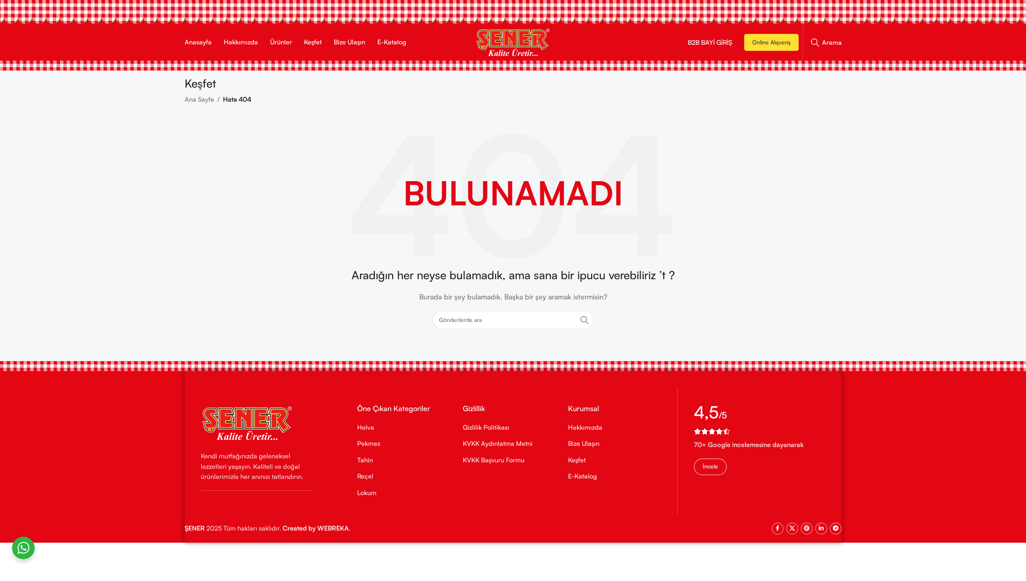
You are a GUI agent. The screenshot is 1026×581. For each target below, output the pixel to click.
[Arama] (584, 320)
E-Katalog (582, 476)
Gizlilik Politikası (486, 427)
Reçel (365, 476)
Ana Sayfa (199, 99)
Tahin (365, 460)
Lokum (367, 493)
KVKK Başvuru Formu (493, 460)
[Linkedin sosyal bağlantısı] (821, 528)
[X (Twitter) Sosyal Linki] (792, 528)
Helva (365, 427)
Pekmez (368, 443)
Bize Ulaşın (583, 443)
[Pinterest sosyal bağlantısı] (807, 528)
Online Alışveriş (771, 42)
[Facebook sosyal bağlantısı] (778, 528)
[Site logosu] (513, 42)
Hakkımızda (585, 427)
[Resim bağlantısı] (247, 422)
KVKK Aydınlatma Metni (498, 443)
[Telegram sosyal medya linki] (836, 528)
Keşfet (577, 460)
